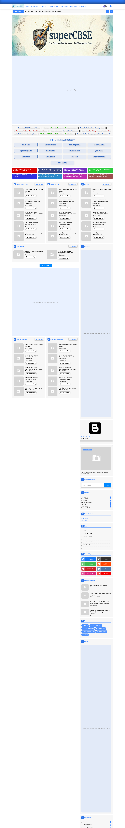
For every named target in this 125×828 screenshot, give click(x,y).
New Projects (50, 151)
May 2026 (96, 499)
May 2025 (96, 506)
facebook (90, 559)
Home (27, 6)
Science (85, 548)
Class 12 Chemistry (88, 536)
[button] (107, 11)
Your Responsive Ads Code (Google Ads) (96, 333)
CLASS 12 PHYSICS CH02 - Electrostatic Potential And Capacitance (32, 201)
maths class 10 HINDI (88, 542)
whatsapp (90, 564)
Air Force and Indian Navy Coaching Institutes (29, 131)
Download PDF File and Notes (31, 128)
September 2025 (96, 502)
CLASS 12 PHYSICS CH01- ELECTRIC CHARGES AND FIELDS (40, 11)
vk (105, 569)
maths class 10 (87, 539)
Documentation (54, 6)
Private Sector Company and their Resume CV (91, 134)
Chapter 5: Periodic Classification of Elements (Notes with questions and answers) (100, 611)
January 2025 (96, 508)
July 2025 (96, 504)
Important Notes (99, 157)
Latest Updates (74, 145)
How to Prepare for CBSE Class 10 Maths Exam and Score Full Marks (99, 602)
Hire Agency (62, 163)
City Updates (50, 157)
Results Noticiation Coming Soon (94, 128)
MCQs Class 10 (87, 545)
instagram (90, 573)
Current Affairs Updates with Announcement (61, 128)
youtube (105, 573)
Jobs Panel (99, 151)
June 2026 (96, 497)
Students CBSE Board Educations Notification (55, 134)
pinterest (90, 569)
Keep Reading (32, 196)
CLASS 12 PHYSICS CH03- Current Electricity (34, 190)
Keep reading (31, 257)
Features (43, 6)
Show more (73, 246)
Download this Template (78, 6)
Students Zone (74, 151)
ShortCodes (64, 6)
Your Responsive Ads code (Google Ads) (62, 90)
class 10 (85, 530)
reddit (105, 564)
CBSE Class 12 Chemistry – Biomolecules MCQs (32, 223)
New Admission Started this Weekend (64, 131)
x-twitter (105, 559)
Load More (45, 265)
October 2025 (96, 500)
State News (26, 157)
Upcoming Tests (26, 151)
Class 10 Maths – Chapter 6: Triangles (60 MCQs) (100, 594)
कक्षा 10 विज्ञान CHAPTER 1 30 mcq (33, 233)
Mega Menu (34, 6)
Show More (39, 184)
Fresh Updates (99, 145)
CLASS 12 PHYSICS (87, 533)
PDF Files (74, 157)
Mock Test (26, 145)
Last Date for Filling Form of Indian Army (96, 131)
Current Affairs (50, 145)
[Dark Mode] (111, 6)
